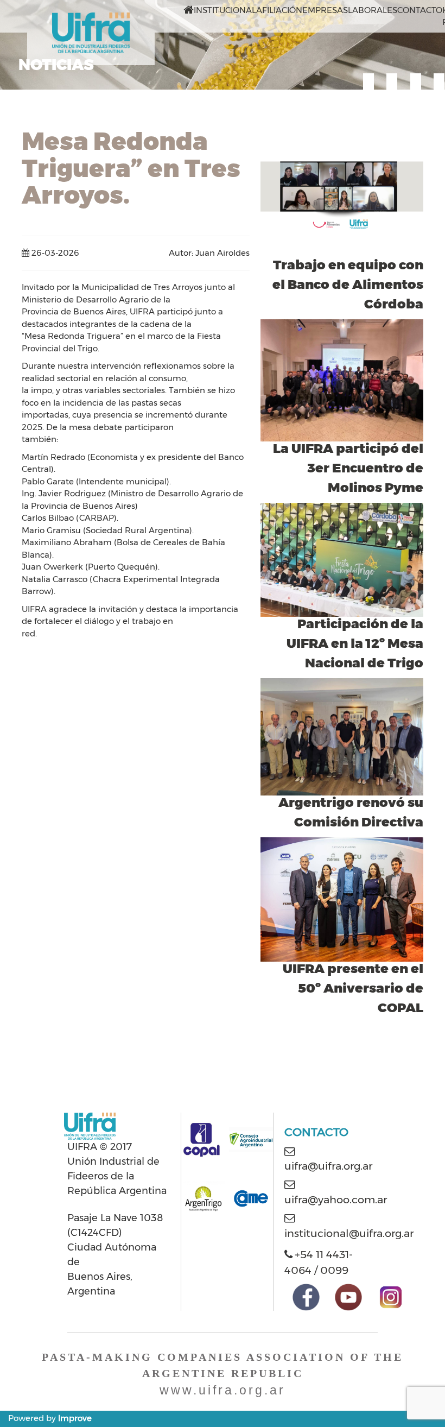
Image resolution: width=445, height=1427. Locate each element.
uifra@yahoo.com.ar (335, 1199)
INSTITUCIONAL (225, 10)
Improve (75, 1418)
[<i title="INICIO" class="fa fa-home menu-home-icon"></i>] (188, 10)
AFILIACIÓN (279, 10)
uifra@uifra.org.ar (328, 1165)
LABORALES (372, 10)
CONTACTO (419, 10)
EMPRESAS (325, 10)
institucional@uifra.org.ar (349, 1233)
